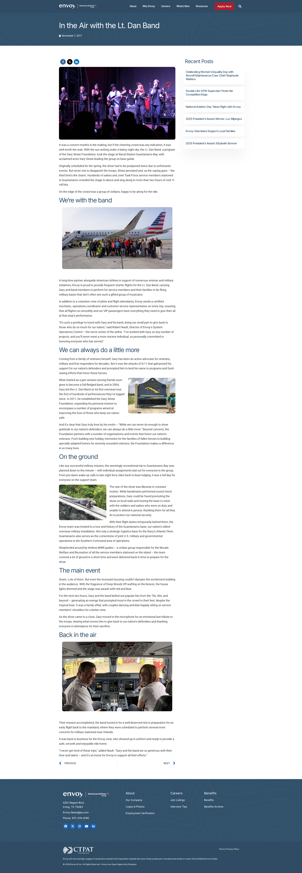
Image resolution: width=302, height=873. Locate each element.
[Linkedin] (93, 826)
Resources (202, 6)
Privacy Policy (232, 849)
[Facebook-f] (66, 826)
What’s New (183, 6)
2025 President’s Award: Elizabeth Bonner (211, 143)
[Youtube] (86, 826)
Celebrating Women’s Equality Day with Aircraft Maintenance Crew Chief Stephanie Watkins (212, 75)
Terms (222, 849)
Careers (165, 6)
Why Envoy (149, 6)
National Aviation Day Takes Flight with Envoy (213, 106)
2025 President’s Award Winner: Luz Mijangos (214, 118)
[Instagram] (79, 826)
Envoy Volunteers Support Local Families (210, 131)
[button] (239, 6)
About (133, 6)
